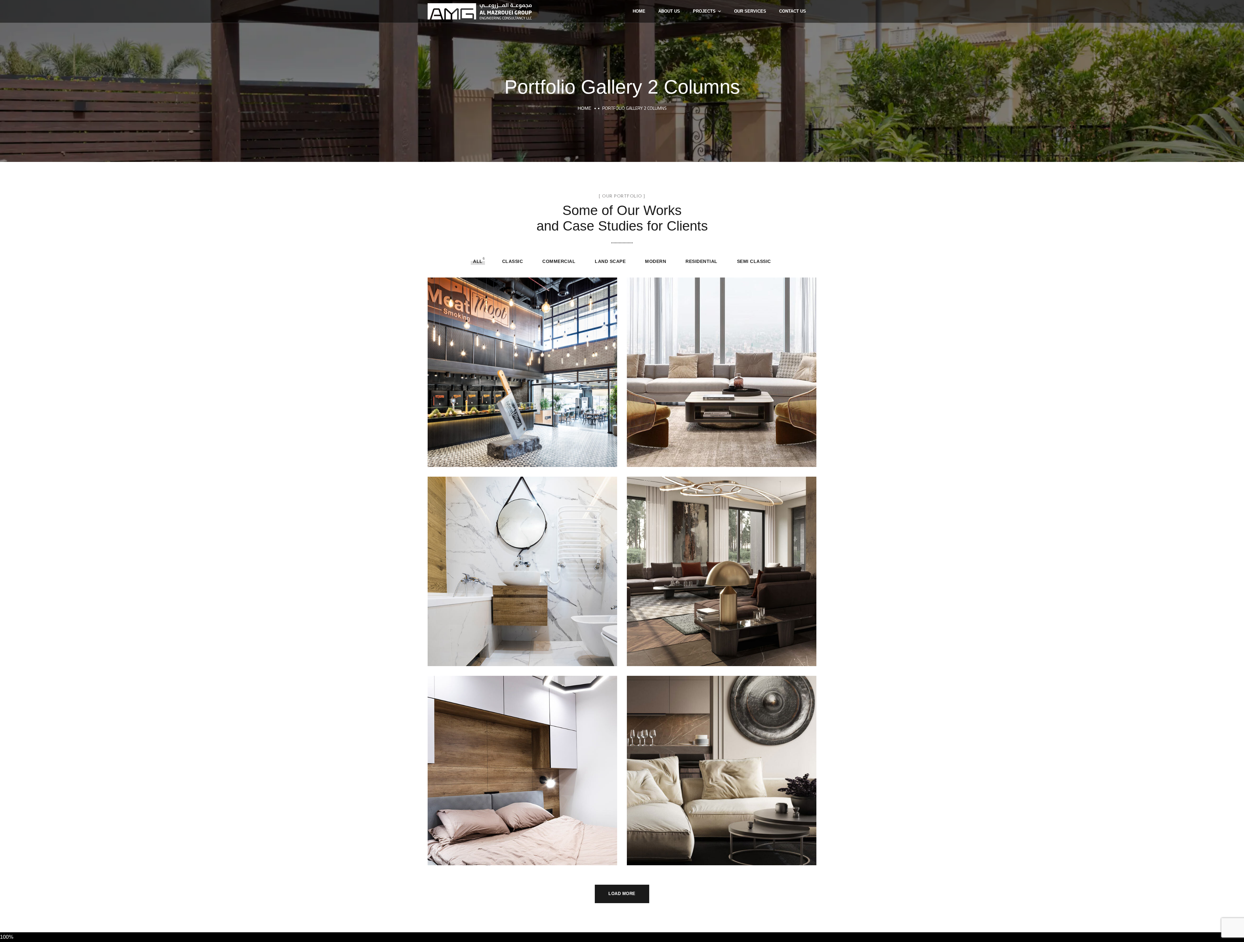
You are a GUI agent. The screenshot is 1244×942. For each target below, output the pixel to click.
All (478, 261)
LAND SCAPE (610, 261)
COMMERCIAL (558, 261)
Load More (622, 893)
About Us (669, 11)
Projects (704, 11)
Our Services (750, 11)
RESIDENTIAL (701, 261)
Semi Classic (754, 261)
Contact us (792, 11)
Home (639, 11)
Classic (512, 261)
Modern (655, 261)
